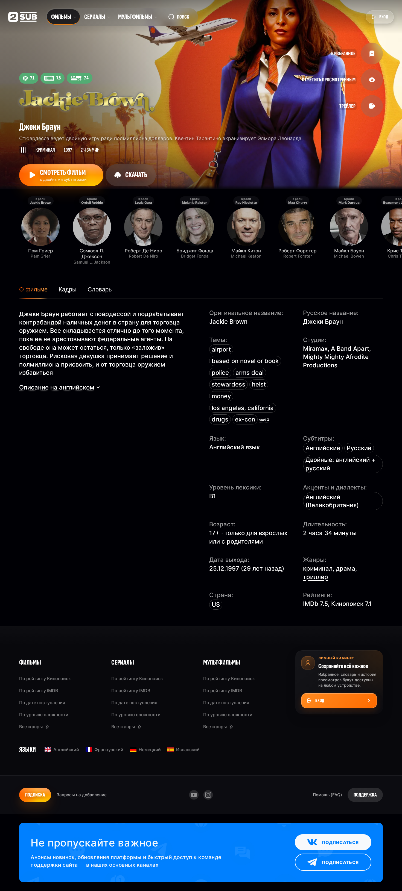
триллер (315, 576)
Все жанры (31, 726)
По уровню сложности (43, 714)
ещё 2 (264, 419)
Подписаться (340, 842)
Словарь (100, 289)
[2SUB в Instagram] (208, 795)
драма (345, 568)
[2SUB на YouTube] (194, 795)
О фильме (33, 289)
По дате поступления (42, 702)
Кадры (68, 289)
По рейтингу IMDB (38, 690)
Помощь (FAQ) (327, 794)
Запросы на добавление (82, 794)
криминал (318, 568)
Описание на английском (56, 387)
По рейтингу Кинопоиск (45, 678)
